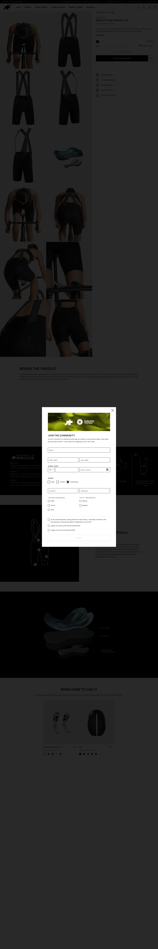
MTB (52, 510)
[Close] (112, 410)
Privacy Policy (82, 520)
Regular (85, 505)
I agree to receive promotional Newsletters (65, 526)
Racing (84, 501)
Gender (51, 478)
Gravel (53, 505)
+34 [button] (50, 470)
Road (52, 501)
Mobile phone (53, 466)
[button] (63, 491)
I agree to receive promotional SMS (63, 530)
